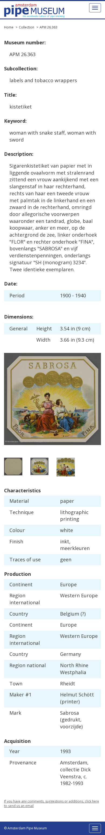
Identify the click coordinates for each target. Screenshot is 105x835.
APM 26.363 (48, 27)
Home (8, 27)
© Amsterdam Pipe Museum (25, 828)
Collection (26, 27)
